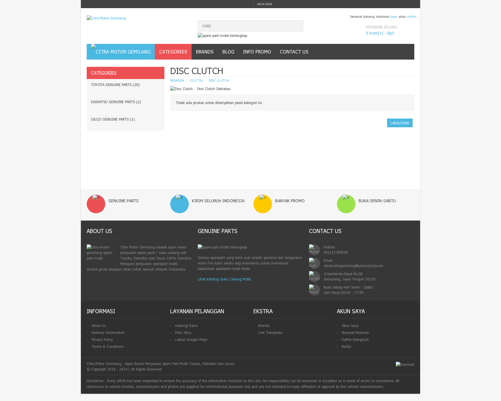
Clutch (196, 80)
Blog (228, 51)
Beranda (177, 80)
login (394, 16)
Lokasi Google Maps (191, 339)
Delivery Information (108, 332)
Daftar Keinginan (355, 339)
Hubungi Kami (186, 325)
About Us (99, 325)
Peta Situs (183, 332)
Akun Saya (350, 325)
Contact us (294, 51)
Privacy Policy (102, 339)
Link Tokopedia (270, 332)
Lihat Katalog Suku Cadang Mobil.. (225, 279)
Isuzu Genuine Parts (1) (113, 119)
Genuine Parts (123, 200)
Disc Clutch (219, 80)
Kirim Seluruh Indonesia (218, 200)
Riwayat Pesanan (355, 332)
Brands (263, 325)
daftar (411, 16)
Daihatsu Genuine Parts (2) (116, 102)
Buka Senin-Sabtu (377, 200)
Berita (346, 346)
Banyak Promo (290, 200)
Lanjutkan (400, 123)
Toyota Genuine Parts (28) (115, 85)
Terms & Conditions (108, 346)
